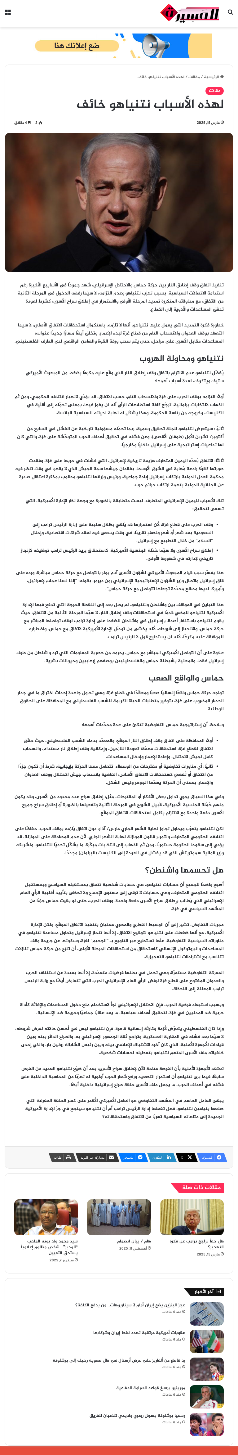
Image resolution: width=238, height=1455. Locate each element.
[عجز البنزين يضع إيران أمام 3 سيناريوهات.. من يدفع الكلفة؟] (207, 1314)
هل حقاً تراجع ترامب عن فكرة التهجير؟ (197, 1244)
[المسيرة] (189, 13)
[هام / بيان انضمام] (119, 1217)
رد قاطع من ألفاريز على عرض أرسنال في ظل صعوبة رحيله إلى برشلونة (119, 1360)
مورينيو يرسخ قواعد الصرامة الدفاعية (150, 1388)
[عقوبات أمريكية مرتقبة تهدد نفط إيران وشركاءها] (207, 1341)
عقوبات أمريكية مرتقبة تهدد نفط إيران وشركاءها (139, 1332)
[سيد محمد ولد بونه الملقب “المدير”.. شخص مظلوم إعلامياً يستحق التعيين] (46, 1217)
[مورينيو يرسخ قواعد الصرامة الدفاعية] (207, 1396)
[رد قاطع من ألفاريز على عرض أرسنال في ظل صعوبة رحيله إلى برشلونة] (207, 1369)
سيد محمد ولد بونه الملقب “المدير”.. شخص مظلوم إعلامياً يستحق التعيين (49, 1247)
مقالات (194, 77)
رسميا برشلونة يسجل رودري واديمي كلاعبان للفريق (137, 1415)
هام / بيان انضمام (134, 1241)
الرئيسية (212, 77)
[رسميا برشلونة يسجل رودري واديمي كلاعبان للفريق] (207, 1424)
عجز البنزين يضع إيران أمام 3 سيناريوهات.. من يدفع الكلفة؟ (130, 1305)
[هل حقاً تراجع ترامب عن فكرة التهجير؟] (192, 1217)
